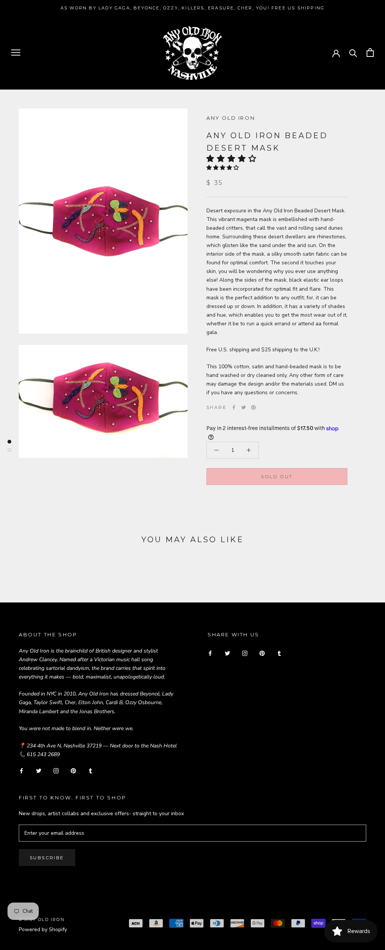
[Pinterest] (253, 407)
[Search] (353, 52)
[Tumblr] (90, 770)
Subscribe (47, 857)
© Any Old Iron (42, 919)
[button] (233, 158)
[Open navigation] (15, 52)
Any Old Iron (230, 118)
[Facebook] (234, 407)
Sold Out (277, 476)
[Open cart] (370, 52)
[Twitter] (243, 407)
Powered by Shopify (43, 929)
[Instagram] (56, 770)
